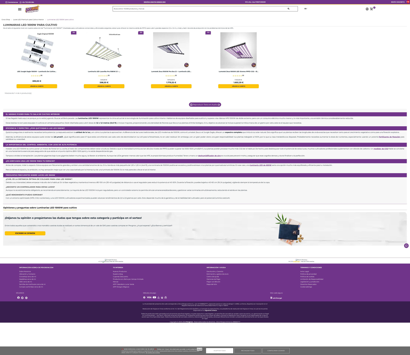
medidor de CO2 (381, 149)
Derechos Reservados (308, 284)
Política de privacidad (308, 274)
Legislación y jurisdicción (309, 282)
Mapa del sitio (212, 284)
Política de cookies (307, 277)
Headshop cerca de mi (27, 279)
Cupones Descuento (120, 277)
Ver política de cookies (153, 352)
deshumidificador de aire (209, 156)
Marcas (115, 282)
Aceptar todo (220, 350)
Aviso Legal (304, 271)
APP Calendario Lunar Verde (123, 284)
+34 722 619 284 (28, 2)
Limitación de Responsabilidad (311, 279)
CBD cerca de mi (25, 282)
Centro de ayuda (213, 277)
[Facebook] (18, 298)
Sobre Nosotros (25, 271)
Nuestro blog (118, 274)
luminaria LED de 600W (261, 165)
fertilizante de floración (389, 137)
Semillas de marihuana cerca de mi (32, 284)
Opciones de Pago (213, 279)
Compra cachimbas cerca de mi (31, 287)
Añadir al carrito (36, 86)
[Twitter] (22, 298)
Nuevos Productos (120, 271)
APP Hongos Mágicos (121, 287)
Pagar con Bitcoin (213, 282)
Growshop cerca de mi (27, 277)
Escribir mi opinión (25, 233)
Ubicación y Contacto (27, 274)
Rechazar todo (247, 350)
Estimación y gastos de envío (217, 274)
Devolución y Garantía (215, 271)
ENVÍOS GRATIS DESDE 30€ (154, 2)
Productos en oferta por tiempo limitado (128, 279)
